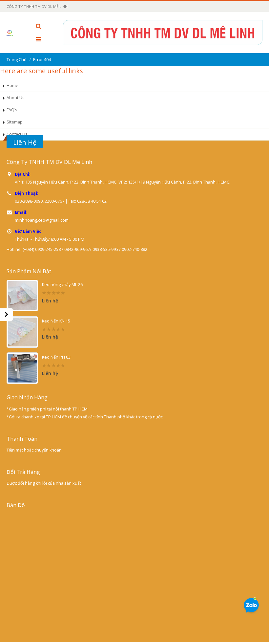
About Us (16, 97)
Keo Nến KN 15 (56, 321)
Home (12, 85)
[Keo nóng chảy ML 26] (22, 295)
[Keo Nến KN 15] (22, 332)
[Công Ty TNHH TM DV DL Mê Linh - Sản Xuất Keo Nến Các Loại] (13, 32)
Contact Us (17, 134)
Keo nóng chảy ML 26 (62, 284)
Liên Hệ (24, 142)
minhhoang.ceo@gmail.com (42, 220)
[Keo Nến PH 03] (22, 368)
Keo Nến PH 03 (56, 357)
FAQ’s (12, 110)
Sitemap (15, 122)
